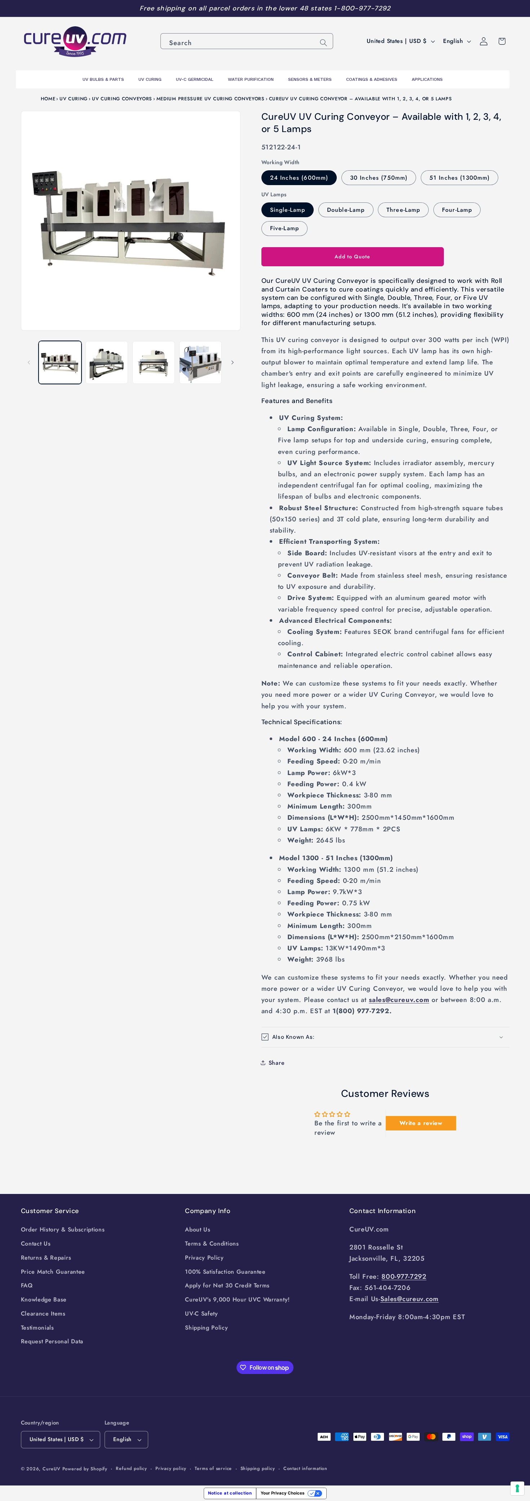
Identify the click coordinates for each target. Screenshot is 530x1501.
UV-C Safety (201, 1313)
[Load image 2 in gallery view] (106, 362)
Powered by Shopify (85, 1468)
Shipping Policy (206, 1327)
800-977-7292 (403, 1276)
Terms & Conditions (212, 1243)
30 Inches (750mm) (379, 177)
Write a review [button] (420, 1123)
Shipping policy (257, 1468)
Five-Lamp (284, 228)
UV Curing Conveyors (122, 98)
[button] (385, 1037)
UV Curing (73, 98)
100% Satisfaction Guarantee (225, 1272)
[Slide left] (29, 362)
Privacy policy (170, 1468)
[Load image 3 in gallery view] (153, 362)
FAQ (27, 1285)
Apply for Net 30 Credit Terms (227, 1285)
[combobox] (247, 41)
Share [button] (276, 1062)
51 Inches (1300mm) (459, 177)
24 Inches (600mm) (299, 177)
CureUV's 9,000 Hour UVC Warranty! (237, 1299)
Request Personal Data (52, 1341)
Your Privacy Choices (282, 1493)
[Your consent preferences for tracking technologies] (517, 1488)
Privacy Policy (204, 1257)
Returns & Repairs (46, 1257)
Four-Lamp (457, 209)
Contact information (305, 1468)
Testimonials (37, 1327)
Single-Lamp (287, 209)
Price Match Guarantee (53, 1272)
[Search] (323, 43)
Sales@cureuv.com (409, 1299)
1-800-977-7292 (362, 8)
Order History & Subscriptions (63, 1229)
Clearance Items (43, 1313)
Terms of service (213, 1468)
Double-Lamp (346, 209)
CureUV (52, 1468)
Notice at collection (230, 1493)
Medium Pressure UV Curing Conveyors (210, 98)
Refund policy (131, 1468)
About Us (198, 1229)
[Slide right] (232, 362)
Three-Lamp (403, 209)
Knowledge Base (44, 1299)
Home (48, 98)
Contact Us (36, 1243)
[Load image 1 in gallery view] (60, 362)
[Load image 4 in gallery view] (200, 362)
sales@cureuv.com (399, 1000)
